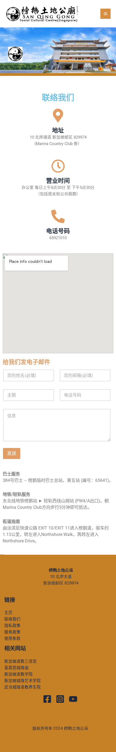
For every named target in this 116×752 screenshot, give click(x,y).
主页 (8, 612)
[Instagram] (60, 699)
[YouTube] (73, 699)
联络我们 (12, 619)
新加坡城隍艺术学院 (22, 680)
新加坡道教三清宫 (20, 661)
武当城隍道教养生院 (22, 687)
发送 (11, 453)
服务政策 (12, 632)
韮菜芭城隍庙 (16, 667)
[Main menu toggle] (105, 14)
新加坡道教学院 (18, 674)
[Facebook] (47, 699)
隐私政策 (12, 625)
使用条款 (12, 638)
